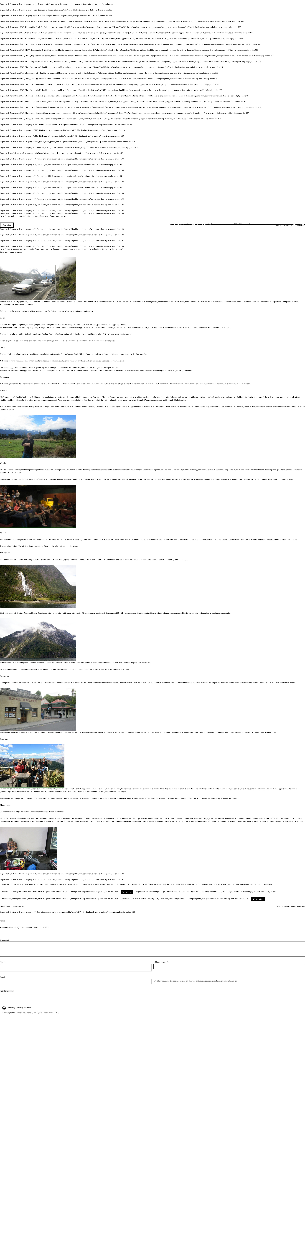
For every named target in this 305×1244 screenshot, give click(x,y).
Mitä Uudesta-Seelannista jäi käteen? (291, 906)
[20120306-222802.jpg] (28, 869)
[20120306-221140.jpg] (38, 730)
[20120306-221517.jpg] (38, 661)
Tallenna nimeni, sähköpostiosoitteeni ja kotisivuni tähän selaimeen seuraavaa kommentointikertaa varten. (196, 981)
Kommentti (4, 940)
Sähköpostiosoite (160, 962)
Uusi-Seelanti (258, 899)
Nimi (2, 962)
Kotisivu (3, 977)
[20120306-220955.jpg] (32, 787)
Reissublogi (127, 892)
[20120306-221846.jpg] (38, 300)
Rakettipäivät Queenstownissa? (12, 906)
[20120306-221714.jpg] (38, 527)
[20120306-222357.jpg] (38, 457)
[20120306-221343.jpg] (38, 607)
